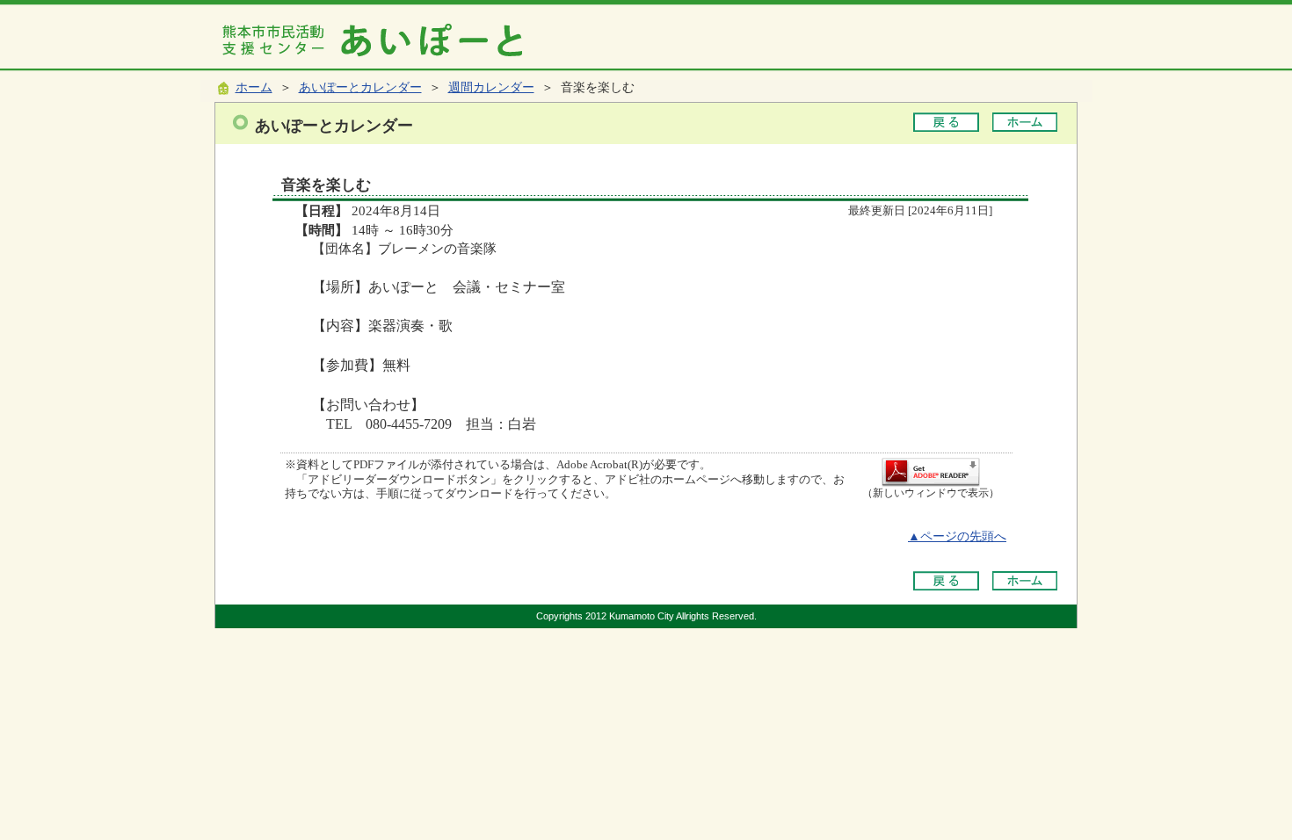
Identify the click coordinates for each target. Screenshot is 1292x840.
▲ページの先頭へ (957, 536)
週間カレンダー (491, 87)
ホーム (254, 87)
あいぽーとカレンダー (360, 87)
